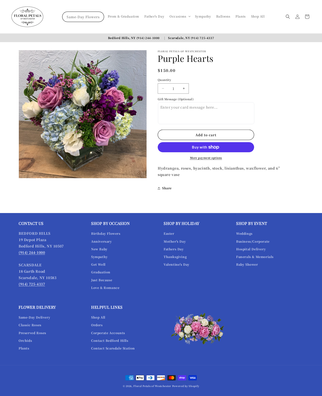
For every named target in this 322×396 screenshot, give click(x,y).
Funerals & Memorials (255, 256)
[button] (179, 16)
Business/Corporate (253, 241)
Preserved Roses (32, 333)
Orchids (25, 340)
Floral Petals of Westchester (152, 386)
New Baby (99, 249)
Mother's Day (175, 241)
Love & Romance (105, 287)
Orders (97, 325)
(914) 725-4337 (202, 38)
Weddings (244, 233)
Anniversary (101, 241)
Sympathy (99, 256)
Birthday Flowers (105, 233)
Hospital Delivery (251, 249)
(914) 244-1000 (148, 38)
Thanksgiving (175, 256)
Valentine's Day (176, 264)
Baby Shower (247, 264)
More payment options (206, 157)
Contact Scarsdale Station (113, 348)
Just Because (101, 280)
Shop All (98, 317)
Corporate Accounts (108, 333)
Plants (24, 348)
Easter (169, 233)
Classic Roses (30, 325)
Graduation (100, 272)
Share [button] (167, 188)
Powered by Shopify (185, 386)
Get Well (98, 264)
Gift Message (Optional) (176, 99)
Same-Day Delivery (34, 317)
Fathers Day (174, 249)
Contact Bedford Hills (109, 340)
